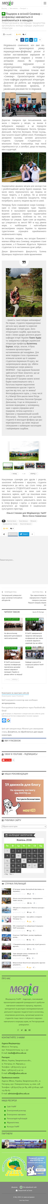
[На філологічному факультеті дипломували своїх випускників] (13, 624)
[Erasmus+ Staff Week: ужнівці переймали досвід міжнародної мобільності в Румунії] (6, 937)
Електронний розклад (16, 1110)
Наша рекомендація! (16, 774)
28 (41, 865)
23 (13, 865)
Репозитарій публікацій (17, 1118)
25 (24, 865)
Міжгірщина (33, 521)
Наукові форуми (32, 619)
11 (24, 855)
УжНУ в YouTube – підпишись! (21, 754)
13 (35, 855)
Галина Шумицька (23, 521)
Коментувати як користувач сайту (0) (15, 693)
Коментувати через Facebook (13, 696)
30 (13, 870)
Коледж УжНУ (13, 1126)
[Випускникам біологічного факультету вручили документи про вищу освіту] (6, 965)
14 (41, 855)
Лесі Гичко (25, 1200)
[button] (19, 466)
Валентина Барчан (11, 521)
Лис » (11, 874)
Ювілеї (28, 648)
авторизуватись (8, 703)
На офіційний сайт (30, 1187)
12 (29, 855)
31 (18, 870)
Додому (14, 1187)
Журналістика (13, 1122)
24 (18, 865)
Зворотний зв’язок (25, 1190)
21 (41, 860)
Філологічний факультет (26, 524)
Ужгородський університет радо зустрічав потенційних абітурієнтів (12, 597)
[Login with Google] (9, 720)
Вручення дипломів (12, 619)
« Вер (6, 874)
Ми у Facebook (12, 741)
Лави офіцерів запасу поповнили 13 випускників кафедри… (25, 954)
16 (13, 860)
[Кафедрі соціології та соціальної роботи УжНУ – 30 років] (34, 653)
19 (29, 860)
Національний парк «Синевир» (10, 524)
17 (18, 860)
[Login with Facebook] (4, 720)
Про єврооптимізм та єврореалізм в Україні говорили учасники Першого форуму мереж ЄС (37, 600)
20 (35, 860)
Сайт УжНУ (11, 1106)
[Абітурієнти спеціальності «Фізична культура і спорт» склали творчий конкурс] (6, 910)
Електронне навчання (16, 1114)
